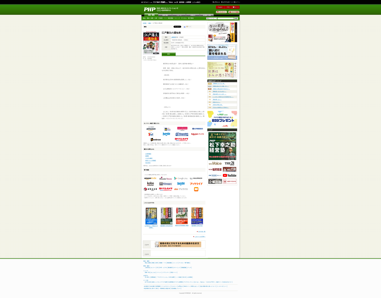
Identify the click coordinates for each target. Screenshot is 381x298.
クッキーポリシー (222, 286)
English (220, 7)
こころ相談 (178, 277)
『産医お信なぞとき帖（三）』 (220, 86)
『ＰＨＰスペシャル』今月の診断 (165, 277)
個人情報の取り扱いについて (208, 286)
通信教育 (170, 267)
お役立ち (193, 14)
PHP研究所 (161, 9)
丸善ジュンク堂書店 (150, 160)
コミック (177, 18)
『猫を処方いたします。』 (219, 94)
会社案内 (207, 14)
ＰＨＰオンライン (188, 282)
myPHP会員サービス (228, 2)
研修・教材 (165, 14)
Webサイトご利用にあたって (191, 286)
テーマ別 (145, 280)
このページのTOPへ (200, 236)
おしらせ (153, 272)
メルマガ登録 (234, 12)
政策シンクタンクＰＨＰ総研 (159, 282)
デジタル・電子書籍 (187, 18)
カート (236, 7)
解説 (168, 54)
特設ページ (174, 272)
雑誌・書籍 (146, 261)
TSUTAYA (147, 162)
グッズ (189, 267)
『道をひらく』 (216, 102)
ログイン (237, 2)
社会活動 (152, 286)
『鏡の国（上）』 (217, 99)
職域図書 (183, 267)
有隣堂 (147, 156)
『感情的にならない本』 (218, 83)
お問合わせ (217, 2)
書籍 (148, 18)
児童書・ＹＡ (162, 18)
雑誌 (151, 14)
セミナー (153, 267)
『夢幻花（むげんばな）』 (219, 91)
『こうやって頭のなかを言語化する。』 (223, 97)
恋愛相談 (153, 277)
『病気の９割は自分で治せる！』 (221, 89)
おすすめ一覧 (201, 231)
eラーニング (177, 267)
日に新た (147, 277)
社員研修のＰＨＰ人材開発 (175, 282)
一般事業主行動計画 (164, 288)
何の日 (184, 277)
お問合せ (180, 286)
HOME (144, 23)
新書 (152, 18)
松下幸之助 (148, 282)
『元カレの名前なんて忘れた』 (220, 107)
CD (157, 267)
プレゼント (221, 12)
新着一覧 (147, 272)
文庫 (155, 18)
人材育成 (147, 267)
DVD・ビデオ (163, 267)
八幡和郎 (173, 37)
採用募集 (158, 286)
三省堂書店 (148, 153)
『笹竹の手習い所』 (217, 104)
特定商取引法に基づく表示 (151, 288)
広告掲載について (176, 288)
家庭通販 (170, 18)
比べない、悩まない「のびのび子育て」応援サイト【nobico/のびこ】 (213, 282)
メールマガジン (165, 286)
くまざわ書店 (148, 158)
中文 (228, 7)
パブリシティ (166, 272)
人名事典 (189, 277)
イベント (159, 272)
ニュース (179, 14)
